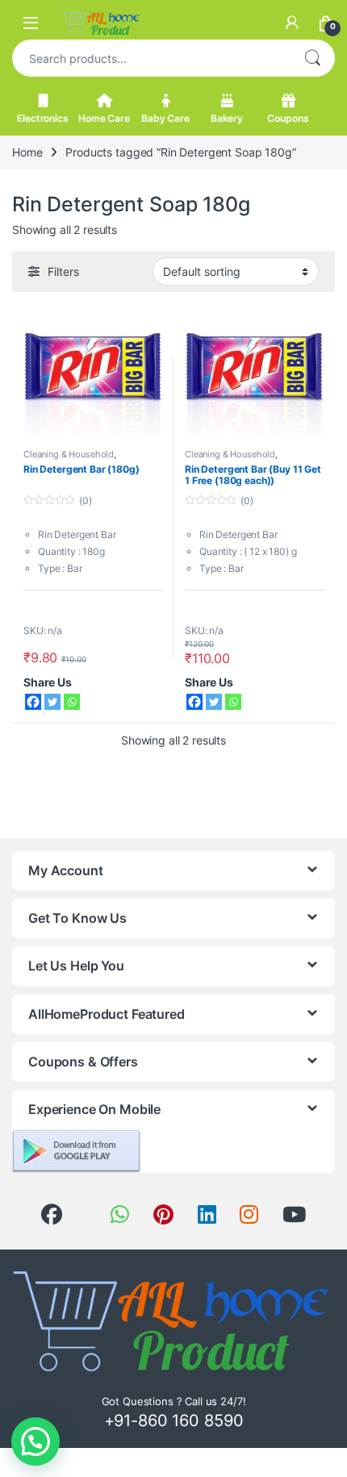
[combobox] (151, 58)
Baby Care (165, 118)
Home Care (104, 118)
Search (312, 58)
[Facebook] (33, 702)
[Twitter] (52, 702)
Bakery (227, 118)
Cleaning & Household (68, 454)
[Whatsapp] (72, 702)
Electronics (42, 118)
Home (27, 152)
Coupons (287, 118)
